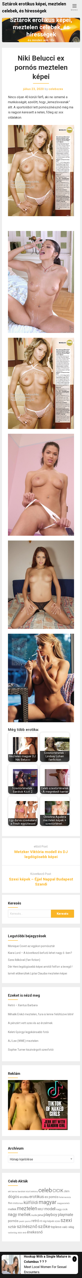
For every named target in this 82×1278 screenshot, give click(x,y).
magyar (48, 1202)
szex (57, 1221)
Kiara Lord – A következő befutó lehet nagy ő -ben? (40, 952)
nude (34, 1215)
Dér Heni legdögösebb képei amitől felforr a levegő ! (40, 966)
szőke (44, 1226)
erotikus (36, 1196)
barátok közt (24, 1191)
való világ (68, 1227)
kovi (21, 1203)
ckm (66, 1191)
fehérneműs (65, 1197)
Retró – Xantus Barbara (23, 1005)
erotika (24, 1197)
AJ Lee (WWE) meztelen (23, 1040)
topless (56, 1227)
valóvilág (12, 1232)
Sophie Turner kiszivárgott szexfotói (31, 1049)
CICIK (58, 1190)
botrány (34, 1191)
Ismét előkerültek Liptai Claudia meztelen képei (37, 973)
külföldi (31, 1202)
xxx (20, 1232)
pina (40, 1215)
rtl (41, 1221)
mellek (12, 1209)
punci (28, 1221)
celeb (45, 1190)
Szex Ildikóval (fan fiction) (24, 959)
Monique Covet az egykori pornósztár (31, 946)
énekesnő (35, 1232)
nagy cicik (61, 1209)
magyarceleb (63, 1203)
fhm (10, 1203)
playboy (50, 1214)
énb (24, 1232)
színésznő (27, 1226)
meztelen (27, 1208)
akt (9, 1191)
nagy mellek (19, 1214)
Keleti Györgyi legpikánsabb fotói (28, 1032)
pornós (13, 1221)
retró (35, 1221)
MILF (41, 1209)
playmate (65, 1214)
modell (50, 1209)
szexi (66, 1220)
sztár (12, 1227)
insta (16, 1203)
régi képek (48, 1221)
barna (14, 1191)
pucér (21, 1221)
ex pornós (52, 1197)
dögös (13, 1196)
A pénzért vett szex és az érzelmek (30, 1023)
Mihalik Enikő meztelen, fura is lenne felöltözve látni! (40, 1014)
